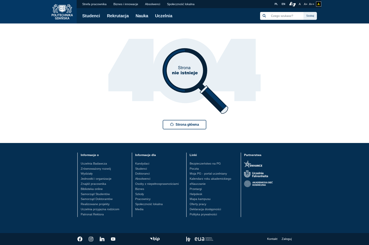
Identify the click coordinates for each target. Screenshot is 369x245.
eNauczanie (198, 183)
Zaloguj (287, 239)
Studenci (91, 15)
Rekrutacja (118, 15)
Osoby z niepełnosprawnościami (157, 183)
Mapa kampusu (200, 199)
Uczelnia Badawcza (94, 163)
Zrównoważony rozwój (96, 168)
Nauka (142, 15)
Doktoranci (142, 173)
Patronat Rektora (92, 214)
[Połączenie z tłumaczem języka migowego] (291, 4)
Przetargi (196, 189)
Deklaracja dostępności (205, 209)
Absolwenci (152, 4)
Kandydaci (142, 163)
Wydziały (87, 173)
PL (276, 4)
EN (283, 4)
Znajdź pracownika (93, 183)
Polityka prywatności (203, 214)
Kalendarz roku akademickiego (210, 178)
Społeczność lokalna (181, 4)
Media (139, 209)
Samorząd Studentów (95, 194)
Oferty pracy (198, 204)
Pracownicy (143, 199)
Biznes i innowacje (125, 4)
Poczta (194, 168)
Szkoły (139, 194)
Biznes (139, 189)
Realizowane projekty (95, 204)
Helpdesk (196, 194)
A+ (306, 4)
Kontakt (272, 239)
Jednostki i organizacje (96, 178)
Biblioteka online (92, 189)
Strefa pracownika (94, 4)
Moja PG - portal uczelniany (208, 173)
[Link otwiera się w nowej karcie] (79, 239)
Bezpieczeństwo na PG (205, 163)
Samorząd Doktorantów (97, 199)
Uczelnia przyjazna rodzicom (100, 209)
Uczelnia (163, 15)
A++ (311, 4)
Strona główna (187, 124)
